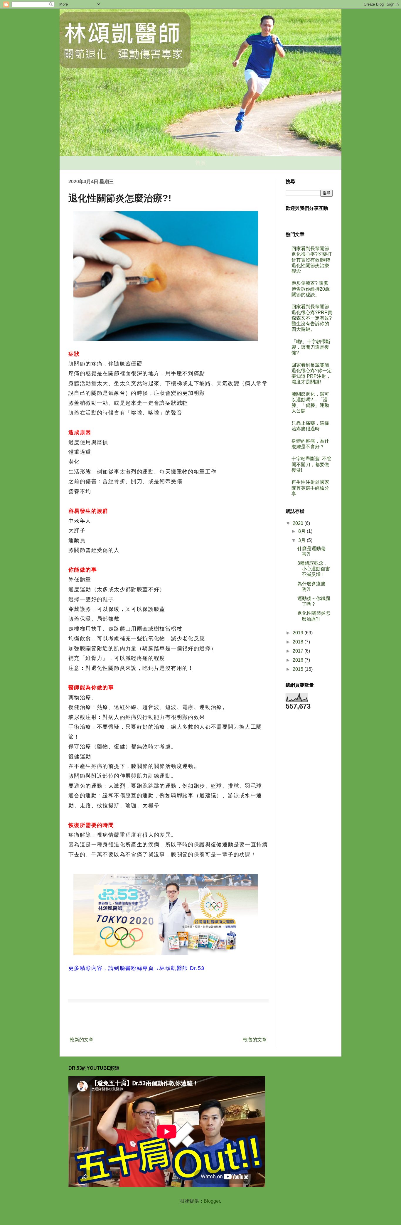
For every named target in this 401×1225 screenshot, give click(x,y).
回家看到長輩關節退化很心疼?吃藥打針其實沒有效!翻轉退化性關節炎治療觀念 (312, 260)
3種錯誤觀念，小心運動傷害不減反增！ (313, 569)
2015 (298, 669)
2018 (298, 641)
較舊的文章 (255, 1039)
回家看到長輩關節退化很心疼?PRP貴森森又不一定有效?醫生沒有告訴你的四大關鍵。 (312, 318)
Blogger (212, 1201)
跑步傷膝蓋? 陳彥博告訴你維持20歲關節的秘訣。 (311, 289)
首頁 (200, 163)
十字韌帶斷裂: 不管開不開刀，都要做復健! (311, 464)
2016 (298, 660)
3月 (302, 540)
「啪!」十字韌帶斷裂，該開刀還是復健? (311, 347)
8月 (302, 531)
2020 (298, 523)
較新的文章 (81, 1039)
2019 (298, 632)
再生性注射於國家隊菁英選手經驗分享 (310, 488)
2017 (298, 650)
